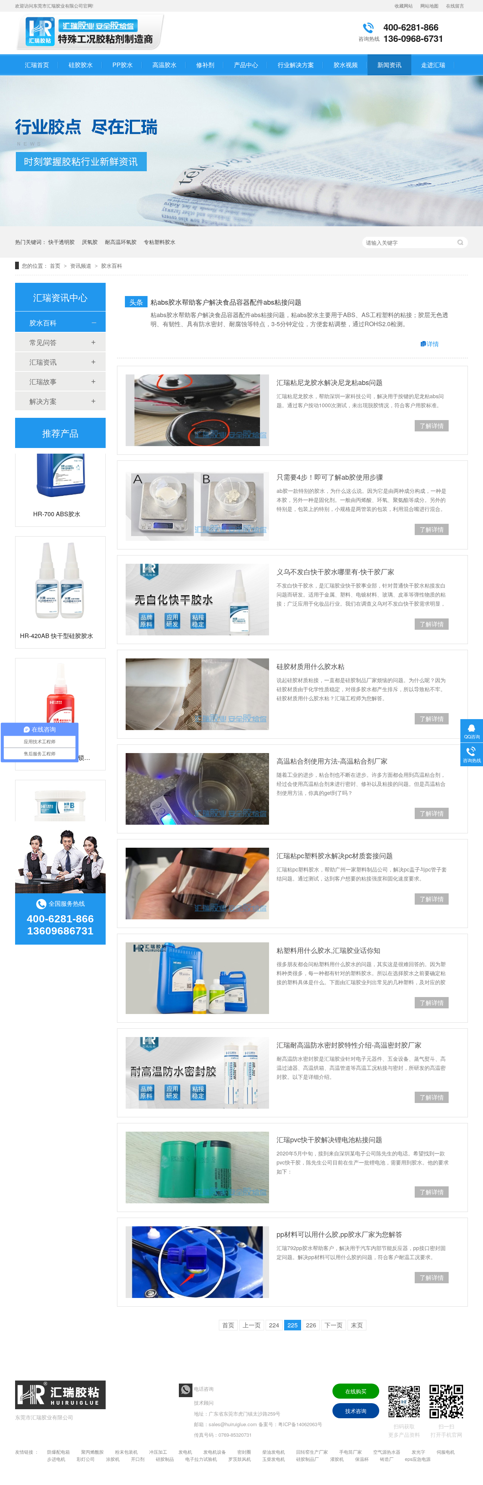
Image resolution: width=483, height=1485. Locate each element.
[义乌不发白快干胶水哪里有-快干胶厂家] (197, 599)
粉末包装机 (126, 1451)
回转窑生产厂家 (312, 1451)
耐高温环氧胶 (121, 241)
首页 (56, 265)
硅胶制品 (165, 1459)
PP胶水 (122, 64)
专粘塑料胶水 (159, 241)
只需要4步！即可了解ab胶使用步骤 (330, 477)
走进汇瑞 (433, 64)
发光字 (418, 1451)
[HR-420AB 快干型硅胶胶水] (60, 566)
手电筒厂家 (350, 1451)
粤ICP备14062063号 (300, 1424)
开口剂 (138, 1459)
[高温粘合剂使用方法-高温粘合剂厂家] (197, 789)
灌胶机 (337, 1459)
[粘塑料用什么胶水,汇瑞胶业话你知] (197, 978)
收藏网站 (404, 5)
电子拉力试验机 (201, 1459)
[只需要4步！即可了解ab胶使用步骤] (197, 505)
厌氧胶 (90, 241)
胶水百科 (111, 265)
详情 (433, 343)
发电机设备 (214, 1451)
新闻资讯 (389, 64)
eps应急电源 (418, 1459)
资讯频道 (81, 265)
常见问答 (43, 342)
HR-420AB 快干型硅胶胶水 (56, 620)
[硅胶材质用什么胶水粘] (197, 694)
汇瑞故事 (43, 381)
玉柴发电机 (273, 1459)
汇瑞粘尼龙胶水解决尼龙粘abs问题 (330, 382)
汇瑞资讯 (43, 362)
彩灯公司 (86, 1459)
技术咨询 (355, 1410)
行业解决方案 (296, 64)
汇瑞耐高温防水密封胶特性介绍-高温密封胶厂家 (349, 1044)
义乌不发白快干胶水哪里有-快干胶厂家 (335, 571)
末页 (357, 1325)
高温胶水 (164, 64)
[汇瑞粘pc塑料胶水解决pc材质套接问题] (197, 883)
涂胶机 (113, 1459)
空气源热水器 (386, 1451)
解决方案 (43, 401)
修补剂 (205, 64)
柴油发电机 (273, 1451)
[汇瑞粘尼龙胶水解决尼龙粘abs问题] (197, 410)
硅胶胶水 (81, 64)
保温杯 (362, 1459)
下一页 (334, 1325)
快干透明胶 (61, 241)
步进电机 (56, 1459)
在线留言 (455, 5)
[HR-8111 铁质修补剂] (60, 810)
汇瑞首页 (37, 64)
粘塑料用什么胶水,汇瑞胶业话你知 (328, 950)
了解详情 (432, 425)
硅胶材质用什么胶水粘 (311, 666)
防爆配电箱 (58, 1451)
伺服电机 (446, 1451)
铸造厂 (387, 1459)
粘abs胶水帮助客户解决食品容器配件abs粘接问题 (226, 302)
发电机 (185, 1451)
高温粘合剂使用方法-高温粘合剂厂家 (332, 761)
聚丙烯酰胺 (92, 1451)
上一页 (252, 1325)
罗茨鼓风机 (239, 1459)
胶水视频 (346, 64)
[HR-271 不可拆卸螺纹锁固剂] (60, 688)
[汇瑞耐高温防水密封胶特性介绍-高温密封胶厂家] (197, 1073)
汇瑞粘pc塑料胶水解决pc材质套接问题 (335, 855)
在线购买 (355, 1391)
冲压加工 (158, 1451)
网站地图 (429, 5)
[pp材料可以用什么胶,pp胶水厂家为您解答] (197, 1262)
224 (274, 1325)
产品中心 (246, 64)
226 (311, 1325)
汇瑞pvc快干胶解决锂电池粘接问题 (329, 1139)
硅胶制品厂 (307, 1459)
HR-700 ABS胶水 (56, 498)
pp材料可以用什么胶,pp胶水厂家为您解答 (339, 1234)
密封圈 (244, 1451)
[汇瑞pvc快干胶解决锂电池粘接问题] (197, 1167)
